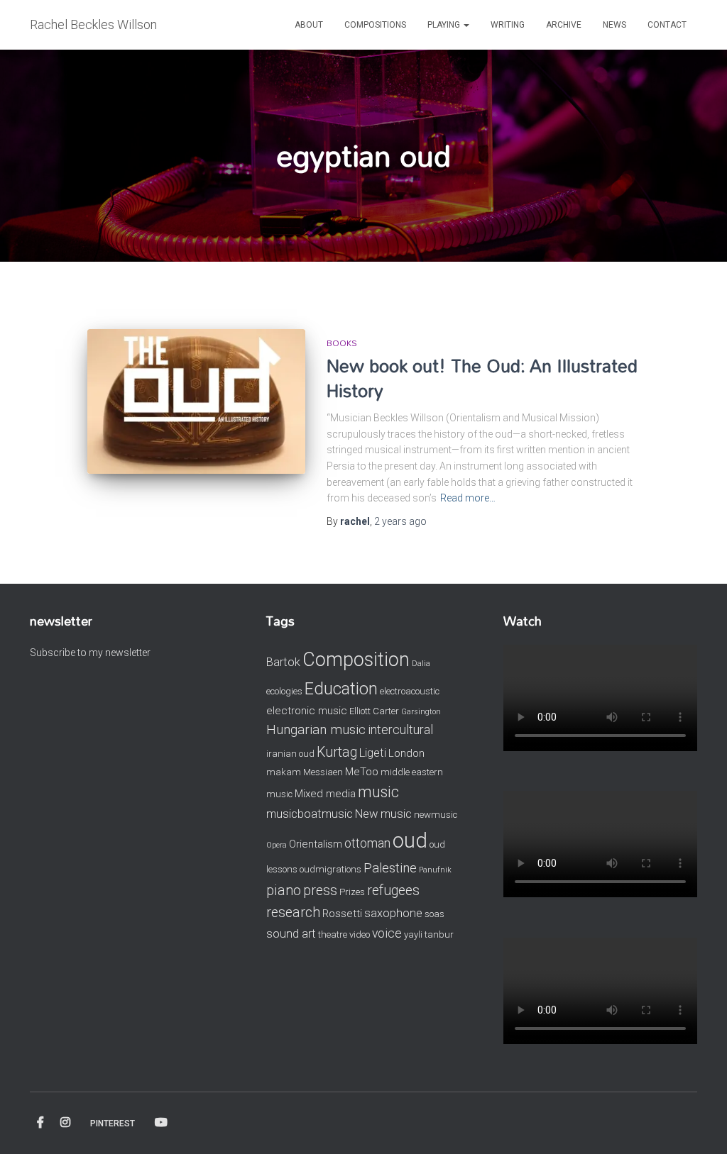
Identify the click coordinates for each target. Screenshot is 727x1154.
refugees (393, 890)
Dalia (421, 663)
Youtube (161, 1122)
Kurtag (337, 752)
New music (383, 814)
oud (410, 840)
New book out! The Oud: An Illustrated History (482, 378)
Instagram (65, 1122)
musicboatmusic (309, 814)
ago (400, 521)
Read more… (468, 498)
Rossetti (342, 913)
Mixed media (325, 793)
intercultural (400, 730)
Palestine (390, 868)
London (406, 753)
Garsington (421, 711)
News (614, 25)
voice (387, 933)
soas (434, 914)
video (359, 934)
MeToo (361, 771)
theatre (332, 934)
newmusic (435, 814)
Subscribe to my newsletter (90, 652)
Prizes (352, 892)
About (309, 25)
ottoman (367, 843)
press (320, 890)
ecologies (284, 691)
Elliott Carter (374, 711)
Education (341, 689)
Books (342, 342)
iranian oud (290, 753)
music (378, 792)
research (293, 912)
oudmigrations (330, 869)
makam (283, 772)
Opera (276, 845)
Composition (356, 659)
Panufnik (435, 870)
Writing (508, 25)
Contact (667, 25)
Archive (563, 25)
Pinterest (112, 1123)
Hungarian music (316, 730)
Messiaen (323, 772)
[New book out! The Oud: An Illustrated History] (196, 402)
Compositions (375, 25)
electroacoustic (409, 691)
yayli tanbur (429, 934)
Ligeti (372, 753)
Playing (444, 25)
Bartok (283, 662)
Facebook (40, 1122)
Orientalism (315, 844)
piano (283, 890)
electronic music (306, 710)
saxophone (393, 913)
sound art (291, 934)
